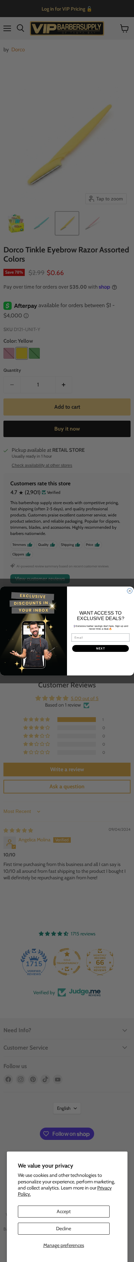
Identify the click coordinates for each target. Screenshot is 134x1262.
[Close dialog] (129, 590)
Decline (63, 1228)
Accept (64, 1211)
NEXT (100, 648)
